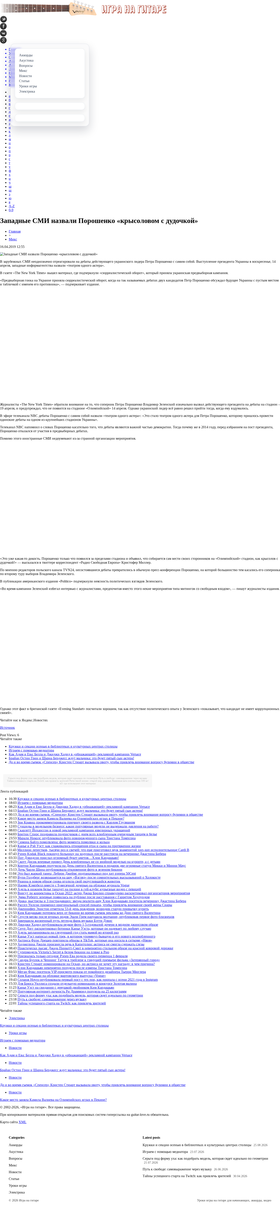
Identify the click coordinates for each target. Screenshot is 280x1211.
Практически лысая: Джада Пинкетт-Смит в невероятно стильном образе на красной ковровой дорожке (95, 948)
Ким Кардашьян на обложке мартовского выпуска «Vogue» (62, 976)
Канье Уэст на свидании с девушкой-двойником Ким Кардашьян (65, 987)
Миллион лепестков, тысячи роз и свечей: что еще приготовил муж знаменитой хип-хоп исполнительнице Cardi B (103, 850)
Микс (13, 239)
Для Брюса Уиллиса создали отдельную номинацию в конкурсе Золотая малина (77, 983)
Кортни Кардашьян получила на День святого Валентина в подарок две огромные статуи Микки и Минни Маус (102, 865)
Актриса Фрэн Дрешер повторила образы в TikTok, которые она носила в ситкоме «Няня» (85, 940)
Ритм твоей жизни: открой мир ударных (90, 780)
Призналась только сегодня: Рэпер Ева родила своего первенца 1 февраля (73, 956)
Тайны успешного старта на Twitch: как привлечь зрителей (38, 780)
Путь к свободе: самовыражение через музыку (122, 778)
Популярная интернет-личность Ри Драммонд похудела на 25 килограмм (72, 991)
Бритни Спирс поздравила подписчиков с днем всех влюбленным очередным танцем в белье (87, 834)
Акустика (16, 1152)
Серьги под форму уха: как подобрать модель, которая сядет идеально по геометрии (53, 778)
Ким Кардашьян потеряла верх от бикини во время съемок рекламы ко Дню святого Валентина (89, 913)
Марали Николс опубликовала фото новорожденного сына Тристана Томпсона (77, 838)
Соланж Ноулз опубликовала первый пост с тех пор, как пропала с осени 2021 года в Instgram (88, 979)
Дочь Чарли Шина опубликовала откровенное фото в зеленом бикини (70, 869)
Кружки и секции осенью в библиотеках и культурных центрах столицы (63, 746)
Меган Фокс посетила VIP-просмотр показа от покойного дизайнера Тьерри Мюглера (82, 972)
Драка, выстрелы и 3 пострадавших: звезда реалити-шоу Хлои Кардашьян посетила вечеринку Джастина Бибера (102, 901)
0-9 (11, 210)
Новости (15, 1048)
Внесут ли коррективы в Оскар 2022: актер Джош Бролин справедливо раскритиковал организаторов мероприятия (104, 893)
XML (22, 1122)
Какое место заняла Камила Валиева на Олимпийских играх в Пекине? (71, 818)
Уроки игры (18, 1033)
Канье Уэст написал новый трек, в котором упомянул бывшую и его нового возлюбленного (86, 936)
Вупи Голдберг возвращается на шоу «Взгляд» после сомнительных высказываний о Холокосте (89, 877)
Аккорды (15, 1145)
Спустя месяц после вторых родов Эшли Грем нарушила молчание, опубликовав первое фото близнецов (96, 917)
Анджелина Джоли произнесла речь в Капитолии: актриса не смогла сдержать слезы (81, 944)
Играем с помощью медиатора (31, 750)
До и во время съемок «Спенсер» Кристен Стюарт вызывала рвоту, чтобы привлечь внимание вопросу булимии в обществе (101, 762)
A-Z (12, 206)
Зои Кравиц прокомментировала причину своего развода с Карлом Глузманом (76, 822)
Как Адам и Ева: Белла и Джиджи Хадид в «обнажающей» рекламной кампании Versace (75, 754)
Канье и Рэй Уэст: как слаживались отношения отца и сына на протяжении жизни (79, 846)
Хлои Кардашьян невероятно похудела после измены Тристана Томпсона (72, 968)
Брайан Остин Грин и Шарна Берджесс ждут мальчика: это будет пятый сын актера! (71, 758)
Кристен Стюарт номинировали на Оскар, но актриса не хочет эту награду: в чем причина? (86, 964)
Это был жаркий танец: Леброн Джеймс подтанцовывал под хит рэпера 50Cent (76, 873)
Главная (15, 231)
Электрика (17, 1018)
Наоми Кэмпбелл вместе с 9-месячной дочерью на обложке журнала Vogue (74, 885)
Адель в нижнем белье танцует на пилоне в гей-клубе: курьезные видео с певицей (79, 889)
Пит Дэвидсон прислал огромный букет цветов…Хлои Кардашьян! (68, 858)
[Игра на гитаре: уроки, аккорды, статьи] (83, 15)
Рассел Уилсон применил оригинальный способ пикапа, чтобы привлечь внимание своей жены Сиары (95, 905)
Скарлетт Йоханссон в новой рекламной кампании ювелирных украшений (74, 830)
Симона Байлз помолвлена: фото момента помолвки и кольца (64, 842)
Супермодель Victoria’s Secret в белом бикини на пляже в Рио (63, 952)
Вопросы (15, 1158)
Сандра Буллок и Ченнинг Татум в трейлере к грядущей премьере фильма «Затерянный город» (89, 960)
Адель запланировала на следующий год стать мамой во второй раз (68, 932)
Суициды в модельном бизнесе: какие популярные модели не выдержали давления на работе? (88, 826)
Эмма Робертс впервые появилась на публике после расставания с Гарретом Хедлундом (84, 897)
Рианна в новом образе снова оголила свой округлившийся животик (69, 881)
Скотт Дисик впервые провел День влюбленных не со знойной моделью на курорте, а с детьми (89, 862)
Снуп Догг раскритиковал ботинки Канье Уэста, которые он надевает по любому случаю (84, 928)
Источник (7, 727)
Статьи (14, 1179)
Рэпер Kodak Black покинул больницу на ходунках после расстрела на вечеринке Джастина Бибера (92, 854)
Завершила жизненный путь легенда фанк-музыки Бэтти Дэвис (65, 921)
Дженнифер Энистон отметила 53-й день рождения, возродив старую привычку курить (83, 909)
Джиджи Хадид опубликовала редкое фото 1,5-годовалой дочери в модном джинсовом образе (88, 924)
